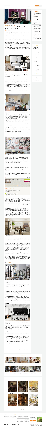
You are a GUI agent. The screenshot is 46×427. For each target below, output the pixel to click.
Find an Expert (26, 8)
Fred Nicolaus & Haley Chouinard (10, 30)
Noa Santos (7, 330)
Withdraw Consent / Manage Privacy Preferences (37, 425)
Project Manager (37, 69)
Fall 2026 (23, 393)
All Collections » (23, 409)
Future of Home (21, 350)
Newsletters (14, 424)
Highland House (33, 406)
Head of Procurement (36, 65)
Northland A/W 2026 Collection (12, 393)
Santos (13, 343)
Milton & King (12, 392)
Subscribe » (33, 420)
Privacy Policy (40, 424)
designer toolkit (7, 25)
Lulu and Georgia (12, 406)
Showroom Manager (36, 47)
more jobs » (37, 73)
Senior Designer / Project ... (36, 61)
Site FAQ (18, 424)
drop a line (29, 48)
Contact (9, 424)
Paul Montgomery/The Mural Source (33, 393)
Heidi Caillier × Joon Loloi (23, 392)
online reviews (22, 256)
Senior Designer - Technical (36, 57)
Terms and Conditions (36, 424)
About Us (5, 424)
